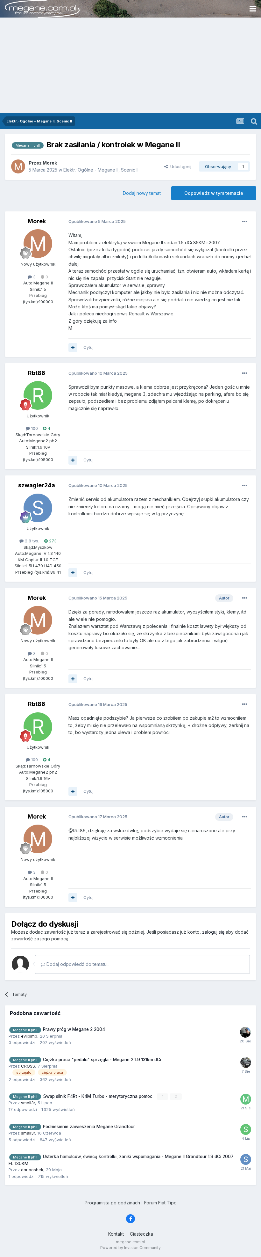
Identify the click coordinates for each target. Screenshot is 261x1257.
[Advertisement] (130, 65)
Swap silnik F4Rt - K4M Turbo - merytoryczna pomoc (98, 1096)
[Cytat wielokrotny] (72, 347)
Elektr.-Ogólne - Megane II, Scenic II (100, 170)
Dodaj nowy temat (142, 193)
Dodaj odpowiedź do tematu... (77, 964)
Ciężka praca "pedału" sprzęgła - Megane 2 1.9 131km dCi (102, 1059)
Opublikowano (97, 221)
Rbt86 (36, 373)
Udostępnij (179, 166)
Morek (37, 221)
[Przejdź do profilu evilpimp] (245, 1032)
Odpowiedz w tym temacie (213, 193)
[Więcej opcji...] (244, 221)
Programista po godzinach (112, 1202)
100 (34, 428)
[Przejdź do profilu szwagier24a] (38, 508)
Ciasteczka (141, 1234)
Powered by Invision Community (130, 1247)
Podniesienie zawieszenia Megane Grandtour (89, 1126)
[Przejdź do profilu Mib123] (245, 1099)
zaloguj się (213, 932)
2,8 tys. (31, 540)
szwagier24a (36, 485)
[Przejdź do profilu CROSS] (245, 1062)
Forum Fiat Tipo (160, 1202)
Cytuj (88, 347)
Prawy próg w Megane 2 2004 (74, 1029)
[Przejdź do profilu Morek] (18, 166)
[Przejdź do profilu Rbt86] (38, 395)
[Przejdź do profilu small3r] (245, 1129)
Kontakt (116, 1234)
